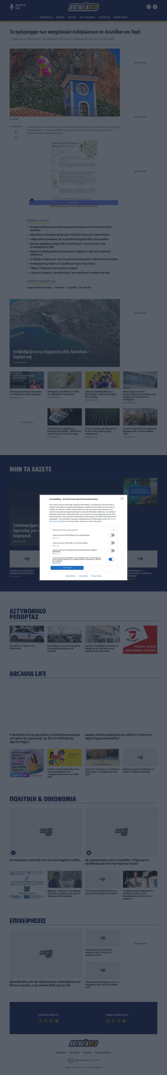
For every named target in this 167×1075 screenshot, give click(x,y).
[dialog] (83, 537)
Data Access (83, 576)
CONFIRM (67, 568)
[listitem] (83, 530)
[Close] (123, 499)
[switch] (112, 535)
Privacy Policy (96, 576)
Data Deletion (71, 576)
